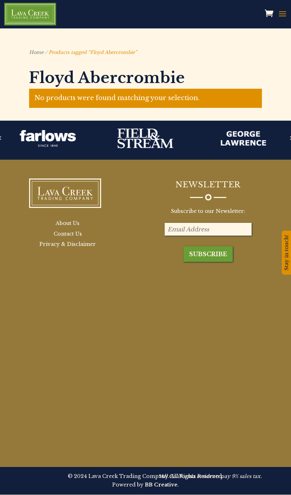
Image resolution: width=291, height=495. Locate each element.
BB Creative (161, 485)
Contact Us (68, 234)
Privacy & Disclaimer (67, 244)
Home (36, 52)
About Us (67, 223)
